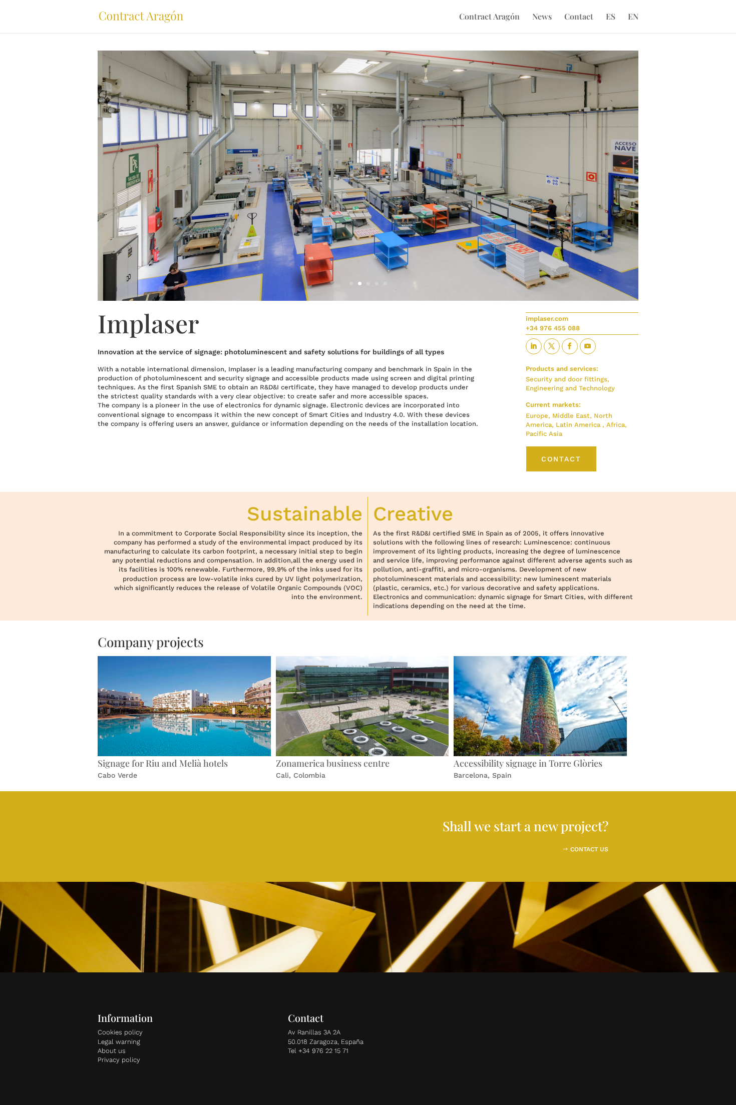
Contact (578, 17)
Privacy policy (119, 1059)
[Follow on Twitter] (551, 346)
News (542, 17)
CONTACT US (589, 849)
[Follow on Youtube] (587, 346)
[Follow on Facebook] (569, 346)
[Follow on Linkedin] (533, 346)
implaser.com (547, 318)
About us (112, 1050)
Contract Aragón (489, 17)
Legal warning (119, 1041)
